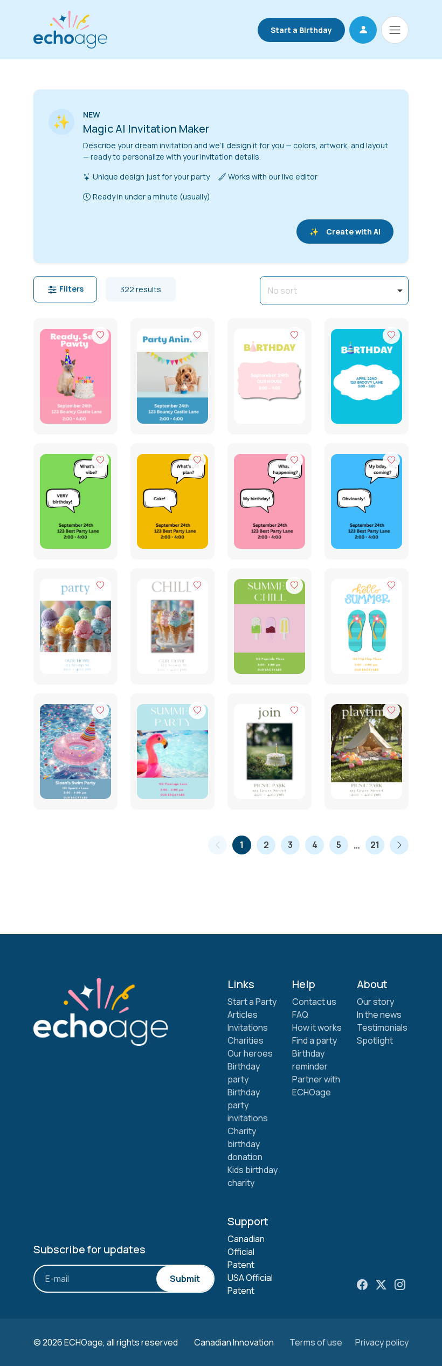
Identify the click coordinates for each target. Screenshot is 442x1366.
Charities (245, 1040)
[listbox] (334, 290)
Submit (185, 1279)
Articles (242, 1014)
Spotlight (375, 1040)
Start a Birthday (301, 30)
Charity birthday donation (245, 1144)
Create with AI (345, 231)
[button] (363, 30)
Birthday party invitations (247, 1105)
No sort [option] (282, 290)
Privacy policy (382, 1342)
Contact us (314, 1002)
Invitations (247, 1027)
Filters (71, 289)
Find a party (314, 1040)
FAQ (300, 1014)
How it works (317, 1027)
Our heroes (250, 1053)
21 (374, 845)
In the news (379, 1014)
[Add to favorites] (100, 335)
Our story (375, 1002)
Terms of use (315, 1342)
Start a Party (252, 1002)
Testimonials (382, 1027)
